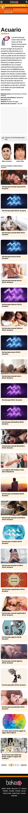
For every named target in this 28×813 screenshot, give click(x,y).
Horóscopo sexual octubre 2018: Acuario (12, 566)
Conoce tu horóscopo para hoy (14, 138)
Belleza (15, 789)
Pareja (24, 789)
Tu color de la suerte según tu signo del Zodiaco (13, 732)
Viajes (23, 793)
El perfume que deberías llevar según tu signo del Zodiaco (11, 756)
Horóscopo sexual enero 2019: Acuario (11, 377)
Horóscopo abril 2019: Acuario (14, 211)
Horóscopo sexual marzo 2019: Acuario (12, 281)
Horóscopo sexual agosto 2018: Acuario (12, 662)
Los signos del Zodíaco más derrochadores (13, 470)
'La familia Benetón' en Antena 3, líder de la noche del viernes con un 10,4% (15, 10)
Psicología (7, 793)
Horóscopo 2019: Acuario (12, 400)
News (4, 789)
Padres (5, 791)
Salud (23, 791)
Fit (20, 789)
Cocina (11, 791)
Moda (9, 789)
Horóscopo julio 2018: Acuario (14, 685)
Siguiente (24, 765)
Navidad (14, 796)
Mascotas (16, 793)
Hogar (17, 791)
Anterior (4, 765)
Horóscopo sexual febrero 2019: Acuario (12, 329)
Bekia (15, 5)
